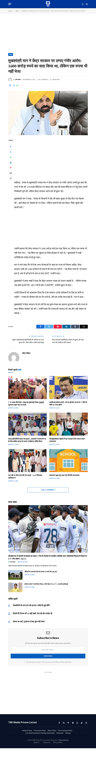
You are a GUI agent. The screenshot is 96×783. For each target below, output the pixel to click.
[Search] (86, 4)
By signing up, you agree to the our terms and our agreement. (49, 662)
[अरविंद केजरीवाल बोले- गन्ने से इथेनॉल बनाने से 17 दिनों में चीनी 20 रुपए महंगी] (68, 387)
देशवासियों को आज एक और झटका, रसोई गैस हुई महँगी (31, 605)
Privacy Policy (60, 662)
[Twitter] (10, 152)
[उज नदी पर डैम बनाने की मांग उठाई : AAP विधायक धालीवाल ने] (27, 460)
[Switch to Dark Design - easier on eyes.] (82, 4)
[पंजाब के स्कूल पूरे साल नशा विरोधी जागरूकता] (68, 460)
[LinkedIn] (10, 162)
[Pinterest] (10, 168)
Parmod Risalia (64, 740)
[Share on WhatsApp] (17, 85)
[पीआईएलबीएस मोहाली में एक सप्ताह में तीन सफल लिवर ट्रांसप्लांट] (68, 424)
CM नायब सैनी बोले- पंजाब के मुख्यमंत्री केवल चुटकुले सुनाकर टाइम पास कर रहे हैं (26, 403)
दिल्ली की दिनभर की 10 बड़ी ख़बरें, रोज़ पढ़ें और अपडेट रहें (32, 613)
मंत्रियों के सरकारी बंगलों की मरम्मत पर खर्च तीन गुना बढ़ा (41, 571)
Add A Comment (48, 490)
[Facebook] (10, 146)
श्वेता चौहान (18, 79)
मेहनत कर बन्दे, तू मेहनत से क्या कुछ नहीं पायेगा (29, 621)
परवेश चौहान (12, 562)
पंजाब (10, 54)
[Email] (10, 173)
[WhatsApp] (10, 157)
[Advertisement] (48, 35)
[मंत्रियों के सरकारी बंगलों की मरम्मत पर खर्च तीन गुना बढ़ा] (15, 575)
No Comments (44, 79)
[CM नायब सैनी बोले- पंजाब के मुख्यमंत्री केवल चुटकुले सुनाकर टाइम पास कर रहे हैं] (27, 387)
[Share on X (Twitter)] (13, 85)
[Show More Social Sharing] (22, 85)
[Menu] (9, 4)
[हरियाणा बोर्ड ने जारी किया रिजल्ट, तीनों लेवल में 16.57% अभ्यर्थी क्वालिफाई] (15, 587)
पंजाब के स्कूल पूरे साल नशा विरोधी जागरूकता (64, 475)
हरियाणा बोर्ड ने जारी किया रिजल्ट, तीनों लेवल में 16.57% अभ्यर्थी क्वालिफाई (46, 584)
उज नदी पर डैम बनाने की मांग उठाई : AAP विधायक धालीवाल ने (25, 476)
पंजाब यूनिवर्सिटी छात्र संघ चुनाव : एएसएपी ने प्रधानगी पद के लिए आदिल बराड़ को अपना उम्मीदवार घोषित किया (27, 440)
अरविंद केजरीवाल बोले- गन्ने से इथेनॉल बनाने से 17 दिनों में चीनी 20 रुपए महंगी (68, 403)
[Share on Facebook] (10, 85)
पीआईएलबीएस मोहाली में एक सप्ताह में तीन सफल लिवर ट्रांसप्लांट (67, 440)
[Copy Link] (10, 178)
